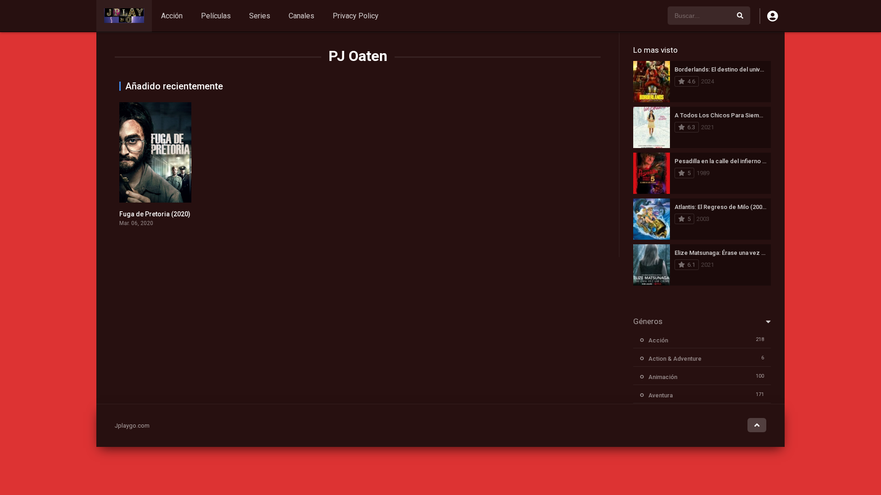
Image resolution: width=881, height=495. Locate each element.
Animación (662, 377)
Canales (301, 15)
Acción (172, 15)
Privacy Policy (356, 15)
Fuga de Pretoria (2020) (154, 214)
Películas (216, 15)
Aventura (660, 395)
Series (259, 15)
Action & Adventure (675, 358)
